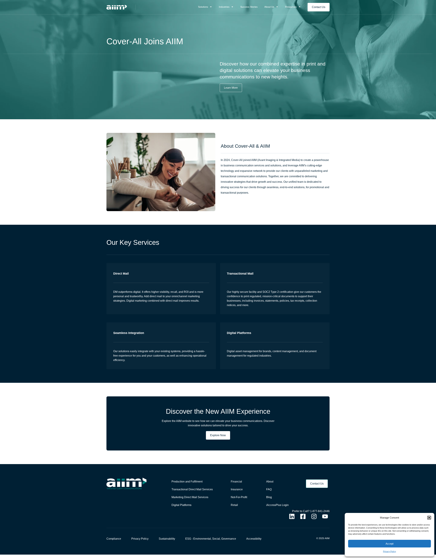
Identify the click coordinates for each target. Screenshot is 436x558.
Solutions (203, 6)
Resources (291, 6)
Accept (389, 543)
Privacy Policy (389, 551)
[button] (429, 517)
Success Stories (249, 6)
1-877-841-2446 (320, 511)
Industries (224, 6)
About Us (269, 6)
